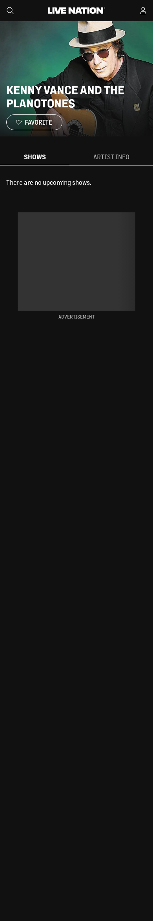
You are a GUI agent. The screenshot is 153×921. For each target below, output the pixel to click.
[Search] (10, 10)
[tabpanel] (76, 182)
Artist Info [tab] (111, 157)
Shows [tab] (35, 157)
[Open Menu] (143, 10)
